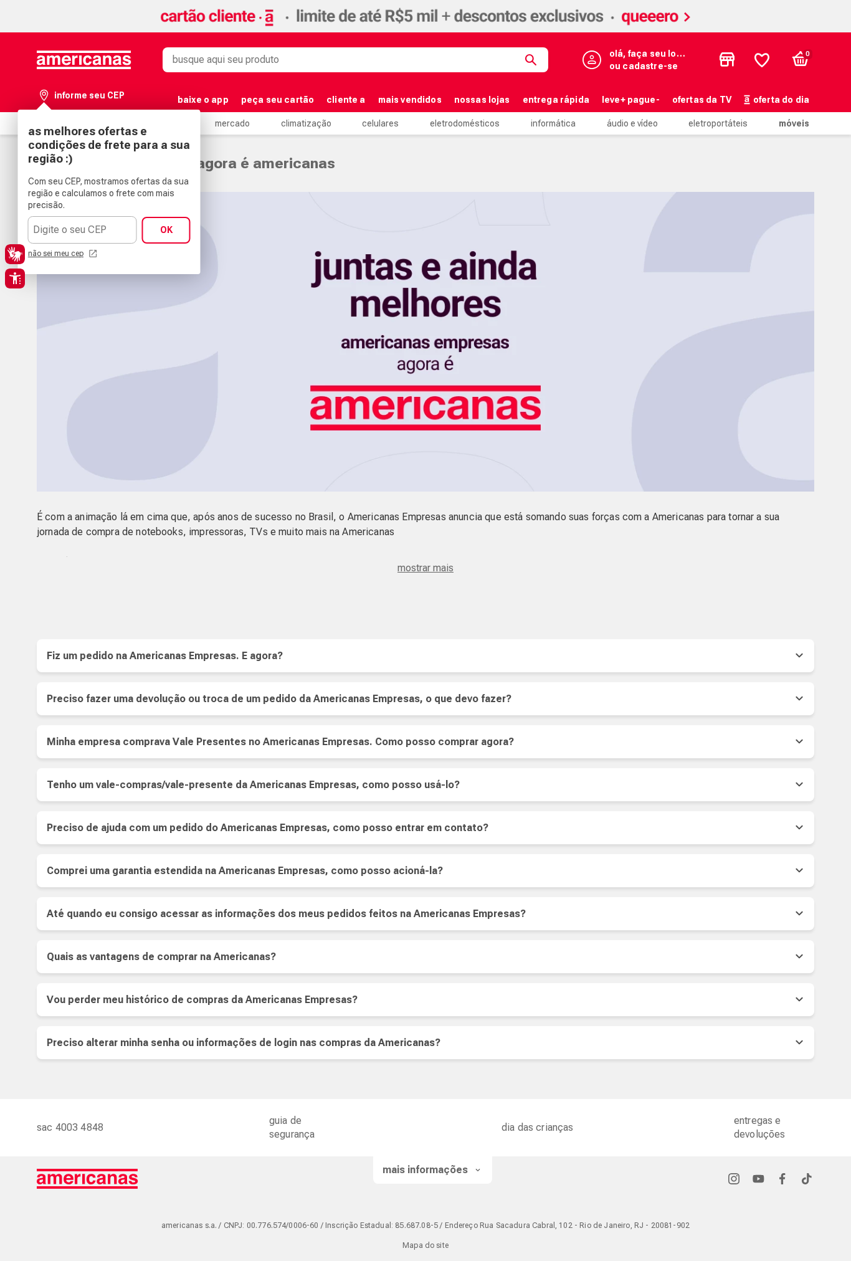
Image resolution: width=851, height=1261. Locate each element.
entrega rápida (556, 100)
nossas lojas (482, 100)
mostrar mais (425, 568)
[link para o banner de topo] (425, 29)
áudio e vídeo (632, 123)
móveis (794, 123)
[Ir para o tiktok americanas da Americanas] (806, 1178)
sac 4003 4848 (70, 1127)
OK (166, 230)
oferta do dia (781, 100)
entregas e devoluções (760, 1127)
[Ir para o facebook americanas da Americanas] (782, 1178)
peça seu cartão (277, 100)
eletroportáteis (718, 123)
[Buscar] (533, 59)
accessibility (15, 278)
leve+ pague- (631, 100)
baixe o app (203, 100)
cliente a (345, 100)
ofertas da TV (701, 100)
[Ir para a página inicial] (87, 1179)
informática (553, 123)
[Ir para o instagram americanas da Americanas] (733, 1178)
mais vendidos (410, 100)
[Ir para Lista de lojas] (727, 60)
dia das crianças (538, 1127)
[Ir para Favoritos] (762, 60)
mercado (232, 123)
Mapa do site (425, 1245)
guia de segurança (292, 1127)
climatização (306, 123)
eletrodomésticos (465, 123)
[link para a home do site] (84, 59)
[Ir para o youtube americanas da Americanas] (758, 1178)
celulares (380, 123)
